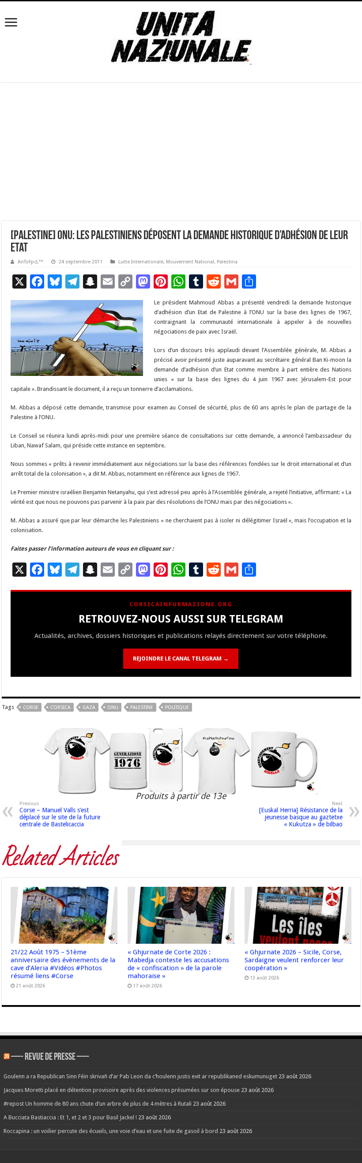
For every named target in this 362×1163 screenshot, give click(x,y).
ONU (112, 707)
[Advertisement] (181, 155)
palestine (141, 707)
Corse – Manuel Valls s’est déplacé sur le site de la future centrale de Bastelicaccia (59, 814)
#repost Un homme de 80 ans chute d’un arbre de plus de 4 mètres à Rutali (98, 1103)
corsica (60, 707)
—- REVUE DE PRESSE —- (50, 1057)
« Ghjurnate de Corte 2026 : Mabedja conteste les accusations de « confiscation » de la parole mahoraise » (178, 964)
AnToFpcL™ (30, 262)
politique (177, 707)
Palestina (227, 262)
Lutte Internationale (140, 262)
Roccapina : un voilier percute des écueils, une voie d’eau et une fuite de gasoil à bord (111, 1131)
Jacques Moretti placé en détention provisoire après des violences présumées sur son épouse (122, 1090)
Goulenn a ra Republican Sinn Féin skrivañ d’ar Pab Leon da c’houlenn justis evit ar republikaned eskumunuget (140, 1076)
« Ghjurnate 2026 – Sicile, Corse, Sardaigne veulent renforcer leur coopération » (294, 960)
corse (30, 707)
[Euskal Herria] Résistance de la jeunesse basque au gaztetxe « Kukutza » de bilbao (301, 814)
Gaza (89, 707)
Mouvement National (190, 262)
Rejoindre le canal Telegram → (181, 658)
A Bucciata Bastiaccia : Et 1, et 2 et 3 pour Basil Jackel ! (70, 1117)
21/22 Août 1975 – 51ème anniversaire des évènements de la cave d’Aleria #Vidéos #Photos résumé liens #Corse (63, 964)
